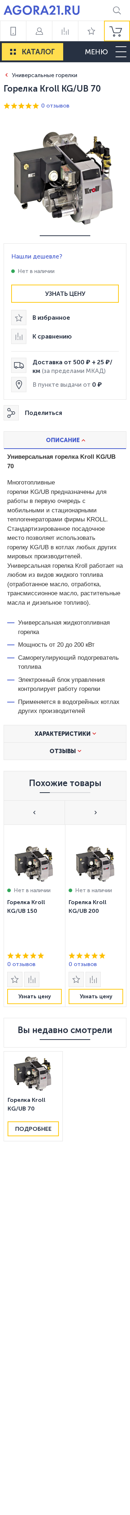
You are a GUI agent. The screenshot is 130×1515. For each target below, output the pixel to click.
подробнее (33, 1128)
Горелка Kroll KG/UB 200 (88, 906)
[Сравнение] (65, 31)
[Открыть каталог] (13, 52)
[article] (34, 916)
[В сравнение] (31, 979)
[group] (117, 31)
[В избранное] (14, 979)
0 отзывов (55, 105)
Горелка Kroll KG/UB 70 (27, 1104)
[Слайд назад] (34, 812)
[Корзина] (117, 31)
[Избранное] (91, 31)
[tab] (65, 440)
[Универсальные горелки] (6, 74)
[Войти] (39, 31)
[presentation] (34, 916)
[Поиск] (117, 10)
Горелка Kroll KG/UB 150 (26, 906)
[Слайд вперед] (95, 812)
